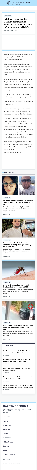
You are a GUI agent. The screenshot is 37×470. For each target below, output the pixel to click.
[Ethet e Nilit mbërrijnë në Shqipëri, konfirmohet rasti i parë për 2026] (18, 270)
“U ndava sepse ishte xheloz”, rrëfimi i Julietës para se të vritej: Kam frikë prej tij (18, 202)
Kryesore (4, 7)
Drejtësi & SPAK (20, 7)
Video (5, 450)
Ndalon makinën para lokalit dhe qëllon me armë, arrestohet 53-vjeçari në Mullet (18, 327)
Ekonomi (6, 433)
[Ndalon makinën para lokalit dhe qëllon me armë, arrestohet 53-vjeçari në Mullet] (18, 310)
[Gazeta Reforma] (18, 3)
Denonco (6, 446)
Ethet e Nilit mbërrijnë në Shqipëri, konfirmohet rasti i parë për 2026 (16, 286)
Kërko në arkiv (8, 442)
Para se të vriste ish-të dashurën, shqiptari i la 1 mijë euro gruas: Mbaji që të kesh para (17, 245)
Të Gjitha (8, 15)
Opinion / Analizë (9, 454)
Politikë (11, 7)
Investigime (30, 7)
